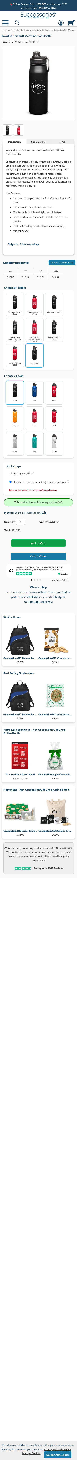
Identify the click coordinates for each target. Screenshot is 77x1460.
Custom (34, 363)
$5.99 (55, 716)
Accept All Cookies (57, 1454)
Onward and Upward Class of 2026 (34, 339)
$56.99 (55, 832)
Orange (15, 426)
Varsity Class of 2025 (54, 338)
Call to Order (38, 556)
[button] (5, 25)
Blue (34, 400)
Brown (54, 400)
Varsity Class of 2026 (15, 364)
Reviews (55, 868)
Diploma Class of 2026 (34, 313)
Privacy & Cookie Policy (57, 1449)
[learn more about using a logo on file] (33, 473)
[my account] (60, 25)
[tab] (15, 141)
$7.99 (55, 660)
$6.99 (55, 776)
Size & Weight (38, 141)
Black (15, 400)
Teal (34, 451)
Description (14, 141)
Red (54, 426)
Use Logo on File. (22, 473)
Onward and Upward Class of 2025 (14, 339)
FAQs (62, 141)
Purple (34, 426)
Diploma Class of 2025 (14, 313)
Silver (15, 451)
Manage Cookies (31, 1453)
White (54, 451)
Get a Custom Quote (62, 262)
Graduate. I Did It (54, 312)
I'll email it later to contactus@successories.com (39, 482)
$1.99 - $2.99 (20, 776)
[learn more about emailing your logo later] (67, 482)
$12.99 (20, 660)
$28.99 (20, 832)
